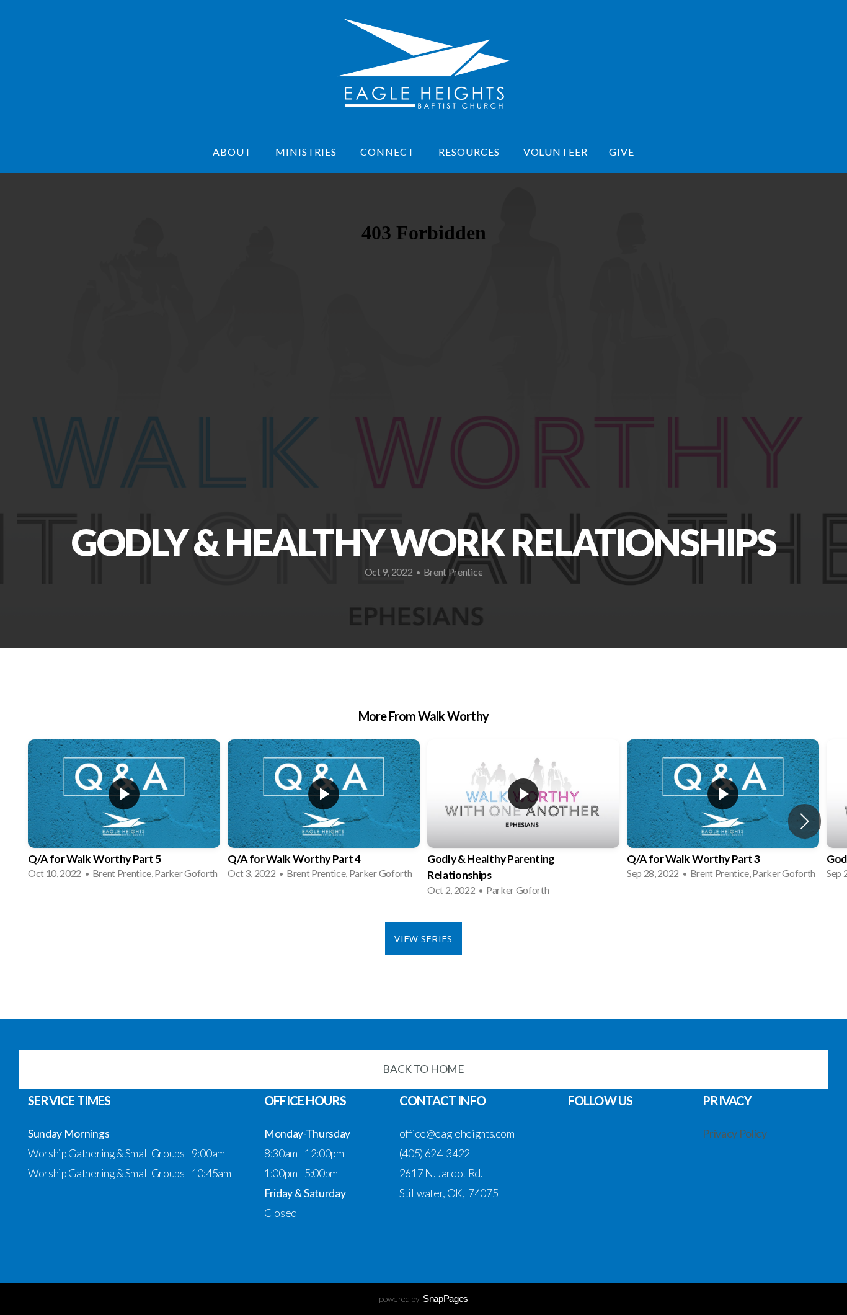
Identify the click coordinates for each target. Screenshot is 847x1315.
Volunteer (555, 152)
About (233, 152)
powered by (423, 1298)
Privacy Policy (735, 1133)
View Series (423, 938)
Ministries (307, 152)
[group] (124, 813)
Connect (388, 152)
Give (621, 152)
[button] (804, 821)
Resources (470, 152)
